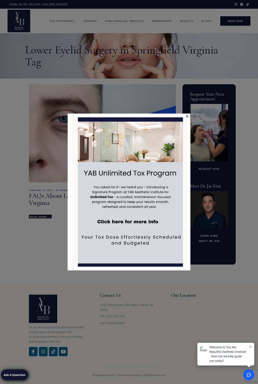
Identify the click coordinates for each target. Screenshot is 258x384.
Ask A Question (14, 375)
